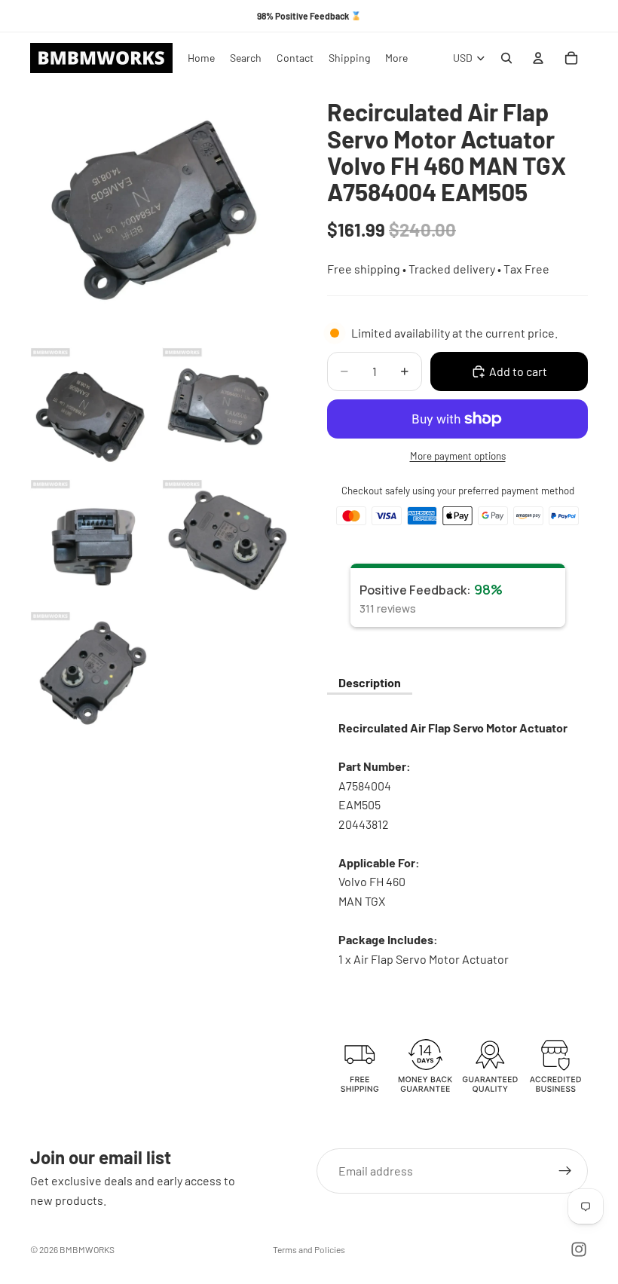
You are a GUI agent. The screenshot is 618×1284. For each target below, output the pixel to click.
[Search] (506, 58)
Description (369, 682)
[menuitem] (396, 58)
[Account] (538, 58)
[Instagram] (579, 1249)
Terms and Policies (309, 1249)
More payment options (458, 456)
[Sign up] (565, 1171)
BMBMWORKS (87, 1249)
